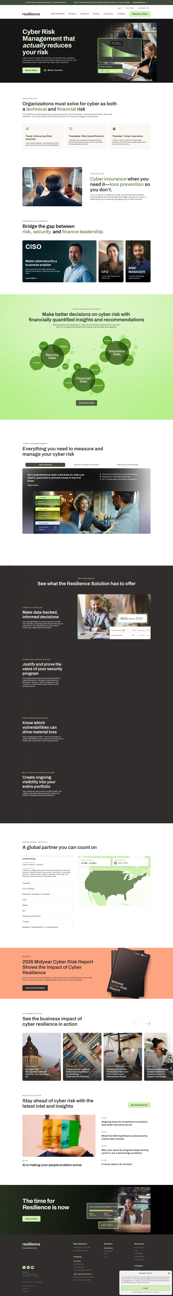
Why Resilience (57, 14)
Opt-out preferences (137, 1292)
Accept (145, 1288)
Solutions (84, 14)
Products (72, 14)
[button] (169, 1273)
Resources (108, 14)
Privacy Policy (148, 1292)
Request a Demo (140, 14)
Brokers (96, 14)
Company (121, 14)
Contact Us (156, 1292)
